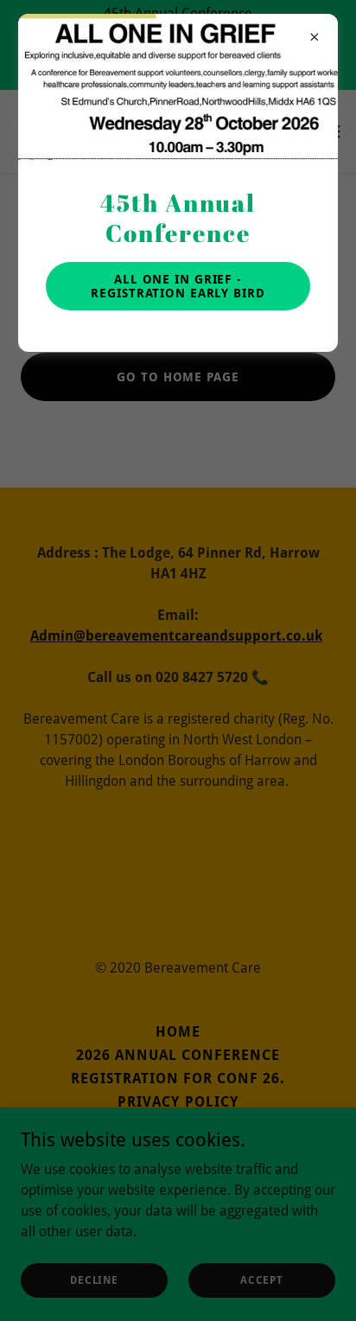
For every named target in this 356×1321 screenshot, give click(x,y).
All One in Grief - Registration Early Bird (177, 286)
